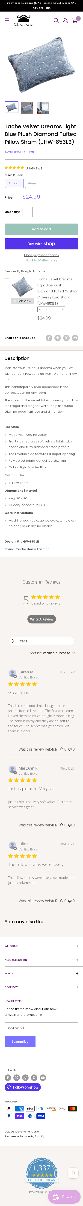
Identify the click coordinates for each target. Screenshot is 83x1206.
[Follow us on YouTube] (43, 1077)
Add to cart (41, 229)
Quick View (22, 301)
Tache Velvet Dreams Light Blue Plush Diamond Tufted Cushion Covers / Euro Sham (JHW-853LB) (57, 291)
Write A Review (41, 619)
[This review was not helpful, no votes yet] (69, 749)
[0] (74, 20)
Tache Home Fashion (19, 152)
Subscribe (20, 1041)
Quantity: (12, 212)
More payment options (41, 255)
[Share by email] (75, 338)
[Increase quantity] (52, 212)
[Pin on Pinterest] (57, 338)
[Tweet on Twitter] (66, 338)
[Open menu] (7, 20)
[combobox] (52, 653)
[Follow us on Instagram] (25, 1077)
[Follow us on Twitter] (16, 1077)
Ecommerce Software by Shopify (24, 1136)
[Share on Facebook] (49, 338)
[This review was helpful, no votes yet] (61, 749)
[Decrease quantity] (28, 212)
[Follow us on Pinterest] (34, 1077)
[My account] (65, 20)
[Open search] (56, 20)
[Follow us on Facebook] (8, 1077)
